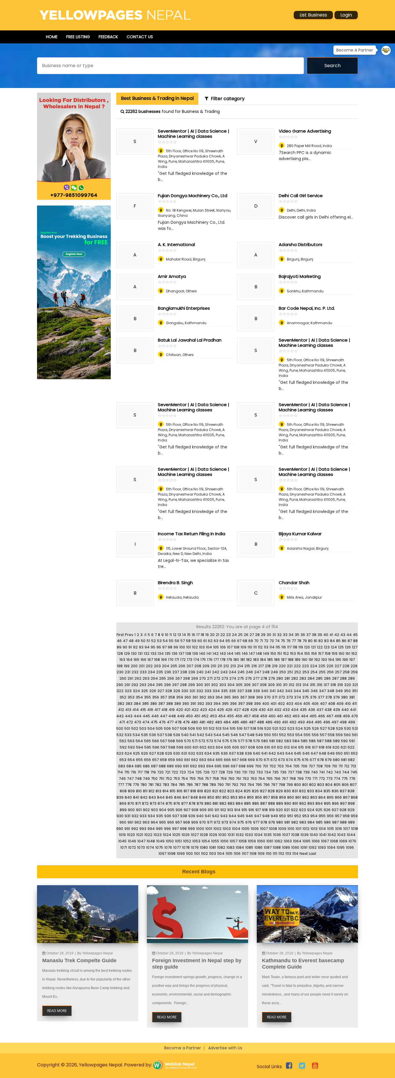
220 (282, 666)
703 (280, 766)
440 (345, 709)
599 (179, 747)
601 (195, 747)
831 (295, 791)
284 (311, 678)
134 (161, 653)
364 (219, 697)
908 (194, 810)
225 (321, 666)
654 (131, 759)
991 (127, 828)
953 (305, 816)
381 (352, 697)
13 (179, 634)
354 (139, 697)
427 (237, 709)
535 (144, 735)
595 (147, 747)
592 (123, 747)
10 (166, 634)
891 (295, 803)
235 (159, 672)
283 (302, 678)
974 (232, 822)
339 (256, 691)
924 (310, 810)
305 (239, 685)
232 (135, 672)
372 (281, 697)
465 (313, 716)
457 (246, 716)
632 (191, 753)
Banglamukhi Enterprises (184, 308)
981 (287, 822)
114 (272, 647)
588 (328, 741)
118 (295, 647)
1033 (249, 834)
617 (315, 747)
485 (235, 722)
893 (310, 803)
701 (265, 766)
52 (153, 641)
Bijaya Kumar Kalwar (300, 534)
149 (266, 653)
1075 (159, 847)
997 (175, 828)
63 (216, 641)
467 (329, 716)
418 (164, 709)
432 (277, 709)
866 (338, 797)
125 (341, 647)
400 (265, 703)
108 (236, 647)
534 (136, 735)
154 (300, 653)
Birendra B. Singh (175, 583)
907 (187, 810)
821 (215, 791)
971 (210, 822)
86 (344, 641)
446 (155, 716)
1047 (141, 841)
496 (326, 722)
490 (277, 722)
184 (263, 659)
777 (121, 784)
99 (175, 647)
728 (221, 772)
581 (272, 741)
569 (179, 741)
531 (355, 728)
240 (200, 672)
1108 (253, 853)
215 (247, 666)
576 (233, 741)
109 (243, 647)
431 (270, 709)
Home (52, 37)
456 (238, 716)
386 (153, 703)
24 (234, 634)
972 (217, 822)
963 (146, 822)
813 (158, 791)
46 (119, 641)
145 (238, 653)
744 (345, 772)
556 (315, 735)
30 (269, 634)
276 (248, 678)
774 (337, 778)
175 (203, 659)
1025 (176, 834)
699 (250, 766)
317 (326, 685)
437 (319, 709)
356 (155, 697)
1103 (212, 853)
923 (302, 810)
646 (306, 753)
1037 (286, 834)
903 (154, 810)
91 (130, 647)
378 (328, 697)
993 (142, 828)
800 (297, 784)
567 (163, 741)
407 (323, 703)
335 (224, 691)
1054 (206, 841)
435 (303, 709)
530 (347, 728)
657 (155, 759)
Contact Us (140, 37)
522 (282, 728)
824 (239, 791)
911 (217, 810)
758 (215, 778)
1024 (167, 834)
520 (267, 728)
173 (189, 659)
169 (164, 659)
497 (334, 722)
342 (280, 691)
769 (300, 778)
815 (173, 791)
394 (217, 703)
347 (322, 691)
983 (302, 822)
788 (205, 784)
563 (131, 741)
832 (302, 791)
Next (304, 853)
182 (249, 659)
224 (313, 666)
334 (216, 691)
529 (339, 728)
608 (251, 747)
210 (213, 666)
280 (279, 678)
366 (235, 697)
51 (148, 641)
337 (240, 691)
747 (130, 778)
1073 (141, 847)
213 (233, 666)
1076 (168, 847)
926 (327, 810)
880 (207, 803)
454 (222, 716)
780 (143, 784)
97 (164, 647)
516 (240, 728)
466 (321, 716)
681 (344, 759)
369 (259, 697)
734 (267, 772)
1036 (277, 834)
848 (194, 797)
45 (355, 634)
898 (351, 803)
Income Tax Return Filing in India (191, 534)
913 (230, 810)
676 (305, 759)
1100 (189, 853)
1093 (322, 847)
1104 (220, 853)
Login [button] (346, 15)
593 (131, 747)
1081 (212, 847)
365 (227, 697)
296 (167, 685)
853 (233, 797)
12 (174, 634)
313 (298, 685)
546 (234, 735)
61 (205, 641)
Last (312, 853)
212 (226, 666)
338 (248, 691)
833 (310, 791)
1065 (306, 841)
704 (288, 766)
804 (329, 784)
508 (183, 728)
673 (281, 759)
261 (130, 678)
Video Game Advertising (305, 131)
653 (122, 759)
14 (184, 634)
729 (229, 772)
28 (257, 634)
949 (274, 816)
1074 (150, 847)
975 (240, 822)
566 (155, 741)
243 (224, 672)
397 (241, 703)
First (120, 634)
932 (135, 816)
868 (354, 797)
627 (152, 753)
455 (230, 716)
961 (130, 822)
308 (263, 685)
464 (304, 716)
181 (242, 659)
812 (151, 791)
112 (260, 647)
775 (345, 778)
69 (250, 641)
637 (232, 753)
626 (144, 753)
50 (143, 641)
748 (138, 778)
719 (153, 772)
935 (159, 816)
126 (348, 647)
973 (225, 822)
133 (153, 653)
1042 (332, 834)
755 (192, 778)
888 (271, 803)
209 (205, 666)
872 (145, 803)
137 (181, 653)
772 (322, 778)
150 (273, 653)
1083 (230, 847)
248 (266, 672)
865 (330, 797)
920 (279, 810)
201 (142, 666)
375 (305, 697)
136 (175, 653)
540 (185, 735)
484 (227, 722)
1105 (229, 853)
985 (319, 822)
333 (207, 691)
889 (279, 803)
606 (235, 747)
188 (291, 659)
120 (307, 647)
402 (281, 703)
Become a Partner (182, 1048)
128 (120, 653)
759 (223, 778)
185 (270, 659)
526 (315, 728)
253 (305, 672)
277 (256, 678)
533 (128, 735)
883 (231, 803)
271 (210, 678)
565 (147, 741)
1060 (261, 841)
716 (133, 772)
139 (195, 653)
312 (291, 685)
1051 (178, 841)
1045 (122, 841)
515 (233, 728)
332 (199, 691)
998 (183, 828)
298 (183, 685)
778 (128, 784)
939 (191, 816)
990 (119, 828)
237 (175, 672)
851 (218, 797)
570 (187, 741)
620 (336, 747)
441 (353, 709)
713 (353, 766)
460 (272, 716)
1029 (213, 834)
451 (197, 716)
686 (146, 766)
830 (287, 791)
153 (293, 653)
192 (317, 659)
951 (290, 816)
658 (163, 759)
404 (298, 703)
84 (332, 641)
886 (255, 803)
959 (354, 816)
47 (125, 641)
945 (241, 816)
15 (189, 634)
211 (219, 666)
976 (248, 822)
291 (127, 685)
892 (302, 803)
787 (197, 784)
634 (208, 753)
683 (121, 766)
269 (194, 678)
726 (206, 772)
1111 (275, 853)
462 (287, 716)
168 (157, 659)
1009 (282, 828)
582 (279, 741)
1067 (325, 841)
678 (320, 759)
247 (257, 672)
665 (219, 759)
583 (287, 741)
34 (291, 634)
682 (351, 759)
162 (354, 653)
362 (202, 697)
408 (331, 703)
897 (343, 803)
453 (213, 716)
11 (170, 634)
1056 (224, 841)
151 (279, 653)
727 (214, 772)
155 (307, 653)
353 (131, 697)
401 (273, 703)
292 (134, 685)
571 (195, 741)
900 (131, 810)
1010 (290, 828)
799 (289, 784)
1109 (261, 853)
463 (296, 716)
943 (224, 816)
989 (351, 822)
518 (253, 728)
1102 (204, 853)
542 (200, 735)
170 (170, 659)
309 (271, 685)
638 (240, 753)
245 (241, 672)
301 (207, 685)
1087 (268, 847)
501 (127, 728)
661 (187, 759)
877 (184, 803)
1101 (197, 853)
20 (212, 634)
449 (180, 716)
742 (329, 772)
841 (136, 797)
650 (339, 753)
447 (163, 716)
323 (128, 691)
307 (255, 685)
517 (246, 728)
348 (330, 691)
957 (338, 816)
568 (171, 741)
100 (182, 647)
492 (292, 722)
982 (294, 822)
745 (353, 772)
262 (137, 678)
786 (189, 784)
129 (127, 653)
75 (283, 641)
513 (219, 728)
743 (337, 772)
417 (157, 709)
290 (119, 685)
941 (208, 816)
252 (297, 672)
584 (296, 741)
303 (222, 685)
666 (227, 759)
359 (179, 697)
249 (274, 672)
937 (175, 816)
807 (353, 784)
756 (200, 778)
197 (352, 659)
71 (261, 641)
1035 (268, 834)
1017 (346, 828)
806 (345, 784)
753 (176, 778)
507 (175, 728)
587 (320, 741)
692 (193, 766)
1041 (322, 834)
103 (202, 647)
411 (354, 703)
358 (171, 697)
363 (210, 697)
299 (191, 685)
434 (294, 709)
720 (160, 772)
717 (140, 772)
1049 (160, 841)
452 (204, 716)
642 (272, 753)
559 (339, 735)
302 (214, 685)
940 (200, 816)
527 (323, 728)
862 (305, 797)
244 (232, 672)
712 (346, 766)
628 (160, 753)
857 (266, 797)
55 (171, 641)
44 (349, 634)
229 (353, 666)
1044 (351, 834)
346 (314, 691)
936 (167, 816)
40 (325, 634)
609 (259, 747)
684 (130, 766)
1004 (236, 828)
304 (231, 685)
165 (136, 659)
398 (249, 703)
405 (306, 703)
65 (228, 641)
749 (146, 778)
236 (167, 672)
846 (177, 797)
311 (285, 685)
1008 (273, 828)
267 (178, 678)
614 (294, 747)
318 (333, 685)
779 (136, 784)
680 (336, 759)
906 (179, 810)
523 (290, 728)
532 (120, 735)
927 (335, 810)
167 (150, 659)
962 (137, 822)
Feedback (108, 37)
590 (344, 741)
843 (152, 797)
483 (218, 722)
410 (348, 703)
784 (173, 784)
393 (208, 703)
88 (355, 641)
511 (205, 728)
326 (152, 691)
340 (264, 691)
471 (122, 722)
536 (152, 735)
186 (277, 659)
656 (147, 759)
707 (312, 766)
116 (283, 647)
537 (160, 735)
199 (127, 666)
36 (302, 634)
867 (346, 797)
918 (265, 810)
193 (324, 659)
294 (151, 685)
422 (195, 709)
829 (279, 791)
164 (129, 659)
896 (335, 803)
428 (245, 709)
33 (285, 634)
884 (239, 803)
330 (184, 691)
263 (146, 678)
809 (131, 791)
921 (287, 810)
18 (202, 634)
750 (154, 778)
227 (338, 666)
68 (245, 641)
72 (266, 641)
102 (195, 647)
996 (167, 828)
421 (187, 709)
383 (128, 703)
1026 (186, 834)
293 (142, 685)
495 (318, 722)
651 (347, 753)
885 (247, 803)
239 (191, 672)
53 (159, 641)
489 (268, 722)
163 (122, 659)
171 (177, 659)
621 (343, 747)
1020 (131, 834)
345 (305, 691)
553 (290, 735)
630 (176, 753)
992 (134, 828)
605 (227, 747)
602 (203, 747)
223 (305, 666)
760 (231, 778)
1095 (341, 847)
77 (294, 641)
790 (220, 784)
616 (308, 747)
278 (264, 678)
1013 (314, 828)
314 (305, 685)
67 (239, 641)
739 (306, 772)
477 (170, 722)
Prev (129, 634)
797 (274, 784)
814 (166, 791)
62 (210, 641)
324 (136, 691)
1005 (245, 828)
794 (250, 784)
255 (322, 672)
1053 (196, 841)
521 (275, 728)
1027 (195, 834)
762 (245, 778)
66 (233, 641)
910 (210, 810)
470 (354, 716)
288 (343, 678)
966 (170, 822)
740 (314, 772)
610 (267, 747)
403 (289, 703)
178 (223, 659)
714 (120, 772)
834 (318, 791)
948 (266, 816)
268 (186, 678)
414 (135, 709)
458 (255, 716)
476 (162, 722)
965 (162, 822)
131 (140, 653)
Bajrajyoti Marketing (300, 276)
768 (292, 778)
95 (153, 647)
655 (139, 759)
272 (217, 678)
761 (238, 778)
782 (158, 784)
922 (294, 810)
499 (351, 722)
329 (176, 691)
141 (208, 653)
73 (272, 641)
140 (202, 653)
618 (321, 747)
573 (209, 741)
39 (320, 634)
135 (168, 653)
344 (297, 691)
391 (193, 703)
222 (297, 666)
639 (248, 753)
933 (143, 816)
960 (122, 822)
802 (312, 784)
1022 (148, 834)
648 (322, 753)
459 (263, 716)
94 (147, 647)
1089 (286, 847)
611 (273, 747)
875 (169, 803)
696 (226, 766)
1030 (222, 834)
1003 (227, 828)
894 (319, 803)
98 (170, 647)
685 (138, 766)
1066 (316, 841)
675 (297, 759)
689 (170, 766)
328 (168, 691)
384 (137, 703)
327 (160, 691)
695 (218, 766)
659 (171, 759)
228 (345, 666)
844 (161, 797)
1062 (278, 841)
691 (186, 766)
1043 (341, 834)
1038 (295, 834)
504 (151, 728)
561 (355, 735)
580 (264, 741)
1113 (288, 853)
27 (252, 634)
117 (289, 647)
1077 (177, 847)
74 (277, 641)
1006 (255, 828)
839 (120, 797)
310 (279, 685)
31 (274, 634)
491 (285, 722)
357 (163, 697)
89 (119, 647)
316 (319, 685)
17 (198, 634)
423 (203, 709)
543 (209, 735)
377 (321, 697)
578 (249, 741)
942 (215, 816)
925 (318, 810)
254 (314, 672)
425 (220, 709)
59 (194, 641)
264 (154, 678)
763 (253, 778)
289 (351, 678)
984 (311, 822)
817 (186, 791)
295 (159, 685)
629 (168, 753)
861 (298, 797)
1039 (304, 834)
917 (258, 810)
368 (251, 697)
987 (335, 822)
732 (251, 772)
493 (301, 722)
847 (185, 797)
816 (179, 791)
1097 (162, 853)
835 (327, 791)
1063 (288, 841)
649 (331, 753)
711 (340, 766)
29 (263, 634)
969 (194, 822)
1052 (187, 841)
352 (122, 697)
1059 (252, 841)
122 (320, 647)
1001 (208, 828)
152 (286, 653)
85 (338, 641)
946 (249, 816)
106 (223, 647)
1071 (123, 847)
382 (120, 703)
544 (217, 735)
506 (167, 728)
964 (154, 822)
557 (323, 735)
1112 (281, 853)
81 (315, 641)
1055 (215, 841)
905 (170, 810)
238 (183, 672)
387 (161, 703)
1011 (298, 828)
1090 (295, 847)
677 (313, 759)
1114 (295, 853)
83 (326, 641)
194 (331, 659)
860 (290, 797)
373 (289, 697)
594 (139, 747)
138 (188, 653)
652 (354, 753)
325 (144, 691)
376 (313, 697)
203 (157, 666)
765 (269, 778)
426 (228, 709)
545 (226, 735)
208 (197, 666)
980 (279, 822)
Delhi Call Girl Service (301, 195)
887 (263, 803)
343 (288, 691)
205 (173, 666)
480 (194, 722)
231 (127, 672)
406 (315, 703)
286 (327, 678)
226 (329, 666)
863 (313, 797)
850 (210, 797)
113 (266, 647)
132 (146, 653)
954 (314, 816)
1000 (200, 828)
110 (250, 647)
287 (335, 678)
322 (120, 691)
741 (322, 772)
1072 (132, 847)
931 (127, 816)
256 (330, 672)
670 (259, 759)
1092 (313, 847)
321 (355, 685)
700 (258, 766)
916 (251, 810)
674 (289, 759)
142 (216, 653)
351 (355, 691)
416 (150, 709)
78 (299, 641)
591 (352, 741)
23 (228, 634)
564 (139, 741)
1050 (170, 841)
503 (142, 728)
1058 (243, 841)
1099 (181, 853)
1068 (334, 841)
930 (120, 816)
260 (122, 678)
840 (128, 797)
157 (321, 653)
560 (347, 735)
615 (301, 747)
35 (297, 634)
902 (146, 810)
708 (319, 766)
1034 (258, 834)
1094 (331, 847)
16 (193, 634)
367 (243, 697)
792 (235, 784)
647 (314, 753)
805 (337, 784)
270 (202, 678)
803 (320, 784)
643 (280, 753)
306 (247, 685)
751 (161, 778)
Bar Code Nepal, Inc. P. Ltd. (307, 308)
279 (271, 678)
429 (253, 709)
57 (182, 641)
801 (305, 784)
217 (261, 666)
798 (281, 784)
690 (178, 766)
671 (266, 759)
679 (328, 759)
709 (327, 766)
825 (247, 791)
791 (227, 784)
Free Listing (78, 37)
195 (338, 659)
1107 (245, 853)
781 (151, 784)
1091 (303, 847)
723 (182, 772)
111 (255, 647)
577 (241, 741)
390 (185, 703)
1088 (277, 847)
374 (297, 697)
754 (184, 778)
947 (257, 816)
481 (202, 722)
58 (188, 641)
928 (342, 810)
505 (159, 728)
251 (290, 672)
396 (233, 703)
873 (153, 803)
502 (134, 728)
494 (309, 722)
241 (208, 672)
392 (200, 703)
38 (314, 634)
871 (138, 803)
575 (225, 741)
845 (169, 797)
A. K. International (176, 244)
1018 (354, 828)
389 (177, 703)
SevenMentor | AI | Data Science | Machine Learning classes (193, 133)
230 (120, 672)
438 (328, 709)
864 (322, 797)
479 (186, 722)
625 (136, 753)
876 (176, 803)
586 (312, 741)
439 (336, 709)
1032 (240, 834)
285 (319, 678)
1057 (233, 841)
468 (338, 716)
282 (294, 678)
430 (262, 709)
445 (146, 716)
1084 (240, 847)
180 (236, 659)
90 (125, 647)
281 (287, 678)
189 (297, 659)
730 (237, 772)
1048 (151, 841)
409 (340, 703)
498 (343, 722)
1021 (139, 834)
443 (128, 716)
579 (256, 741)
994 (151, 828)
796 (266, 784)
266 (170, 678)
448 (172, 716)
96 (158, 647)
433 (286, 709)
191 (311, 659)
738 (298, 772)
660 (179, 759)
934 (151, 816)
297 (175, 685)
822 (222, 791)
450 (189, 716)
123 (327, 647)
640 (256, 753)
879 (200, 803)
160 (341, 653)
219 (275, 666)
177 (216, 659)
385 (145, 703)
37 (308, 634)
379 (336, 697)
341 (273, 691)
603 (211, 747)
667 (235, 759)
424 (212, 709)
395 (225, 703)
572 (202, 741)
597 (163, 747)
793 (242, 784)
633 (199, 753)
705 (296, 766)
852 (225, 797)
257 (338, 672)
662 (194, 759)
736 (283, 772)
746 (122, 778)
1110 (269, 853)
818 (193, 791)
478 (178, 722)
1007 (264, 828)
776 (352, 778)
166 (143, 659)
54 (165, 641)
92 (135, 647)
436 (311, 709)
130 (134, 653)
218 (268, 666)
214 (240, 666)
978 (264, 822)
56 (177, 641)
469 (346, 716)
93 (141, 647)
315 (312, 685)
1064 (297, 841)
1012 (305, 828)
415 (143, 709)
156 (314, 653)
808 (123, 791)
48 (131, 641)
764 (261, 778)
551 (275, 735)
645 (297, 753)
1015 (330, 828)
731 (244, 772)
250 (282, 672)
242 (215, 672)
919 (272, 810)
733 (259, 772)
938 (183, 816)
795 (258, 784)
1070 (352, 841)
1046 (132, 841)
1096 (350, 847)
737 (291, 772)
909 (203, 810)
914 (237, 810)
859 (282, 797)
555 (307, 735)
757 (208, 778)
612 (280, 747)
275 (240, 678)
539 (176, 735)
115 (278, 647)
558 (331, 735)
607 (243, 747)
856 (258, 797)
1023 (158, 834)
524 (299, 728)
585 (304, 741)
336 (232, 691)
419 (172, 709)
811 (145, 791)
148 (259, 653)
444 (137, 716)
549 (259, 735)
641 (264, 753)
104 (209, 647)
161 (348, 653)
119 (300, 647)
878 (192, 803)
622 (351, 747)
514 (226, 728)
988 (343, 822)
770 (308, 778)
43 (342, 634)
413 (128, 709)
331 (192, 691)
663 (202, 759)
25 (240, 634)
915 (244, 810)
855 (250, 797)
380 (344, 697)
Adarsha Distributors (300, 244)
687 (154, 766)
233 (143, 672)
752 (168, 778)
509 (191, 728)
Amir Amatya (172, 276)
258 (346, 672)
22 (222, 634)
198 (120, 666)
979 (271, 822)
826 (255, 791)
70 (256, 641)
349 (339, 691)
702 (272, 766)
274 (232, 678)
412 (121, 709)
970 (202, 822)
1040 (314, 834)
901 (139, 810)
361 (195, 697)
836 (335, 791)
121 (313, 647)
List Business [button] (313, 15)
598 (171, 747)
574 (217, 741)
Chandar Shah (294, 583)
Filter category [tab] (226, 98)
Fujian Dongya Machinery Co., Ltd (192, 195)
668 (243, 759)
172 (183, 659)
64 (221, 641)
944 (232, 816)
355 (147, 697)
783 (166, 784)
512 (212, 728)
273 (225, 678)
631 (184, 753)
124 (334, 647)
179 (229, 659)
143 (223, 653)
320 (347, 685)
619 (328, 747)
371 (274, 697)
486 (244, 722)
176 (210, 659)
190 (304, 659)
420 (179, 709)
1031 (231, 834)
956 (330, 816)
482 (210, 722)
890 (287, 803)
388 (169, 703)
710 (334, 766)
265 (162, 678)
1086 (258, 847)
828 (271, 791)
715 (127, 772)
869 (122, 803)
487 (252, 722)
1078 (186, 847)
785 (181, 784)
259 (354, 672)
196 (345, 659)
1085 (249, 847)
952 (297, 816)
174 (196, 659)
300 (199, 685)
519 (260, 728)
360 (187, 697)
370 (267, 697)
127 (354, 647)
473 (137, 722)
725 (198, 772)
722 (174, 772)
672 (273, 759)
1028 (204, 834)
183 (256, 659)
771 (315, 778)
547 (242, 735)
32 (279, 634)
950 (282, 816)
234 (151, 672)
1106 (237, 853)
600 (187, 747)
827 (263, 791)
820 (207, 791)
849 (202, 797)
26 (246, 634)
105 (216, 647)
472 (129, 722)
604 (219, 747)
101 (188, 647)
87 (350, 641)
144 (230, 653)
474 (145, 722)
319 (340, 685)
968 (186, 822)
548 (250, 735)
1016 (338, 828)
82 (320, 641)
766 (277, 778)
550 (267, 735)
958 (346, 816)
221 (290, 666)
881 (215, 803)
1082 (221, 847)
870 (131, 803)
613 (287, 747)
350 (347, 691)
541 (193, 735)
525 (307, 728)
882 (222, 803)
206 (181, 666)
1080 (204, 847)
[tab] (157, 99)
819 (200, 791)
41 (331, 634)
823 (230, 791)
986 (327, 822)
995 (159, 828)
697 (234, 766)
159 (334, 653)
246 (249, 672)
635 (216, 753)
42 (336, 634)
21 (217, 634)
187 (284, 659)
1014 (322, 828)
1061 (269, 841)
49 (137, 641)
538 (168, 735)
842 (143, 797)
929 (351, 810)
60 (200, 641)
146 (245, 653)
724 (190, 772)
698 (242, 766)
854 (242, 797)
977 (256, 822)
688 (162, 766)
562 (122, 741)
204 (165, 666)
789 (212, 784)
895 (327, 803)
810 (139, 791)
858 (274, 797)
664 (211, 759)
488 (260, 722)
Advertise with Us (225, 1048)
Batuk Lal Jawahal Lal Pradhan (190, 340)
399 (257, 703)
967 (178, 822)
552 (282, 735)
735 (275, 772)
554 (298, 735)
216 (254, 666)
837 (343, 791)
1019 (122, 834)
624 (128, 753)
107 (229, 647)
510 (199, 728)
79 (304, 641)
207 (190, 666)
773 (329, 778)
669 (251, 759)
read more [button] (57, 1010)
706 (304, 766)
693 (201, 766)
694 (209, 766)
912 (223, 810)
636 (224, 753)
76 (288, 641)
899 (123, 810)
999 (191, 828)
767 (285, 778)
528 (331, 728)
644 (289, 753)
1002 (217, 828)
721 (167, 772)
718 (146, 772)
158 (328, 653)
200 (134, 666)
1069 (343, 841)
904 (162, 810)
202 (149, 666)
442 (120, 716)
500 (119, 728)
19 (207, 634)
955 (322, 816)
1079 (195, 847)
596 (155, 747)
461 (280, 716)
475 (154, 722)
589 (336, 741)
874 (161, 803)
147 (252, 653)
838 (351, 791)
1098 (171, 853)
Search (332, 65)
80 (310, 641)
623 (120, 753)
